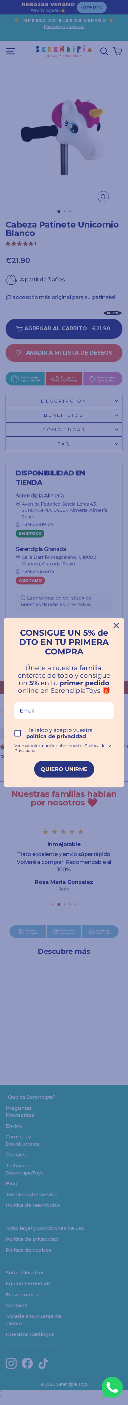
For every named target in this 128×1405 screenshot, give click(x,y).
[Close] (116, 625)
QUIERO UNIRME (64, 769)
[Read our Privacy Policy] (110, 746)
